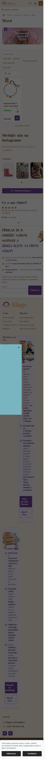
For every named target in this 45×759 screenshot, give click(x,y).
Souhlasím (32, 753)
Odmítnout (11, 753)
